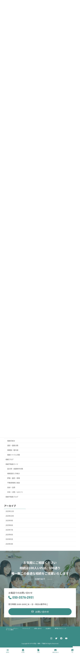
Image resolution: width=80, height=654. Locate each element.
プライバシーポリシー (12, 628)
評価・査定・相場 (13, 478)
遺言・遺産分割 (12, 445)
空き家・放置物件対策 (15, 469)
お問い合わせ (38, 628)
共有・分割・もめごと (15, 492)
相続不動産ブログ (12, 496)
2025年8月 (9, 525)
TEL (72, 652)
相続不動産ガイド (12, 464)
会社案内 (48, 628)
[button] (40, 611)
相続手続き (11, 440)
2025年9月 (9, 520)
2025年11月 (10, 511)
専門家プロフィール (60, 628)
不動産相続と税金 (13, 482)
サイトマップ (26, 628)
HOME (22, 652)
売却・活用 (11, 487)
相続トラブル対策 (13, 454)
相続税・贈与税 (12, 450)
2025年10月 (10, 516)
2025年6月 (9, 534)
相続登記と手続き (13, 473)
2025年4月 (9, 544)
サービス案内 (9, 629)
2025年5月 (9, 539)
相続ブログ (9, 459)
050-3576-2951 (23, 597)
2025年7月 (9, 530)
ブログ (38, 652)
